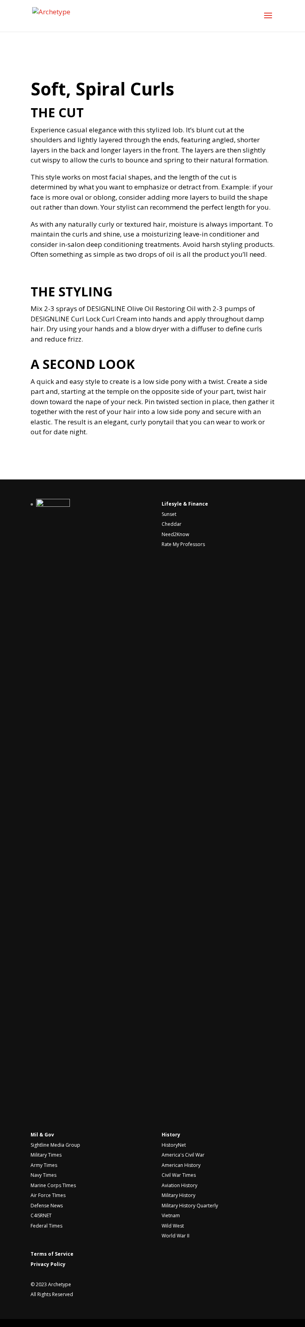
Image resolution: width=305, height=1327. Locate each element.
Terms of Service (52, 1254)
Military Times (46, 1154)
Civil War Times (179, 1175)
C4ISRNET (41, 1215)
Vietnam (171, 1215)
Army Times (44, 1165)
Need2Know (175, 534)
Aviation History (179, 1185)
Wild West (173, 1225)
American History (181, 1165)
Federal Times (46, 1225)
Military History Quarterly (190, 1205)
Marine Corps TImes (53, 1185)
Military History (178, 1195)
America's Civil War (183, 1154)
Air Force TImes (48, 1195)
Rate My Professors (183, 544)
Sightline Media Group (55, 1145)
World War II (175, 1235)
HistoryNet (174, 1145)
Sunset (169, 514)
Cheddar (171, 524)
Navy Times (43, 1175)
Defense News (47, 1205)
